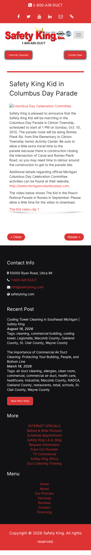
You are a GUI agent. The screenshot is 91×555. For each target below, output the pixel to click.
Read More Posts (20, 401)
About (44, 489)
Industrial (32, 380)
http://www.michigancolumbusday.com (39, 186)
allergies (50, 371)
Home (44, 484)
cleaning (22, 333)
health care (66, 375)
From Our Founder (44, 449)
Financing (44, 512)
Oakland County (19, 385)
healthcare (15, 380)
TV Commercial (44, 454)
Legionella (25, 338)
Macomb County (47, 338)
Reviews (44, 503)
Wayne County (57, 343)
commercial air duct (41, 375)
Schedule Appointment (44, 435)
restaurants (42, 385)
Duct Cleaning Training (44, 463)
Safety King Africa (44, 459)
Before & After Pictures (44, 431)
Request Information (44, 445)
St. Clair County (32, 343)
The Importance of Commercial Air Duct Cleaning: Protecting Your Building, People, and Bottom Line (43, 356)
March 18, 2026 (19, 366)
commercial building (46, 333)
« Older (16, 237)
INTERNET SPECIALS (44, 426)
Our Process (44, 493)
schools (68, 385)
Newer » (74, 237)
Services (44, 498)
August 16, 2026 (20, 329)
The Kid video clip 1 (24, 209)
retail (56, 385)
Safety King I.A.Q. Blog (44, 440)
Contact (44, 507)
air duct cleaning (29, 371)
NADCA (73, 380)
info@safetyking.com (27, 287)
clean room (66, 371)
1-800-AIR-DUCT (23, 280)
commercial (15, 375)
